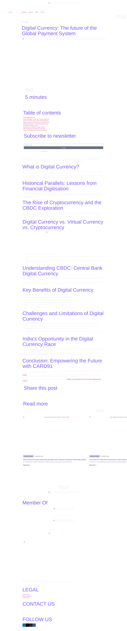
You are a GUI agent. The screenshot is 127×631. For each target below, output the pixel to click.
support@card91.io (31, 613)
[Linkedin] (24, 625)
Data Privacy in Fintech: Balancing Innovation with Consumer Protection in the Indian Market (54, 459)
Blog (37, 12)
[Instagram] (30, 625)
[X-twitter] (27, 625)
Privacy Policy (44, 151)
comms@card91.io (30, 612)
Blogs (26, 22)
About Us (31, 12)
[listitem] (63, 581)
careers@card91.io (29, 610)
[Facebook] (34, 625)
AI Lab (10, 12)
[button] (29, 90)
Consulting (23, 12)
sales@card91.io (30, 608)
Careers (42, 12)
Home (23, 22)
